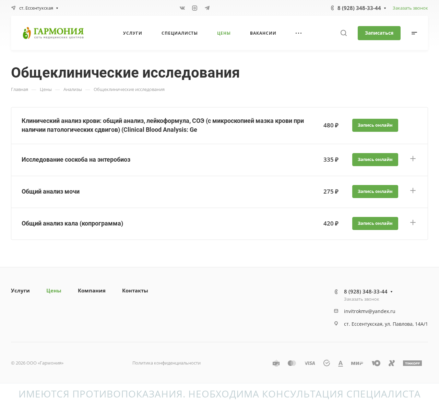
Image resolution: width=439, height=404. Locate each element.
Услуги (20, 290)
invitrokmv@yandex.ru (369, 311)
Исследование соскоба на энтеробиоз (76, 159)
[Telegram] (207, 7)
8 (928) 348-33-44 (359, 7)
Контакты (135, 290)
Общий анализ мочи (51, 191)
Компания (92, 290)
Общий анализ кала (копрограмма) (72, 223)
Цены (53, 290)
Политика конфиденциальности (166, 363)
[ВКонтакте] (182, 7)
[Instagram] (194, 7)
